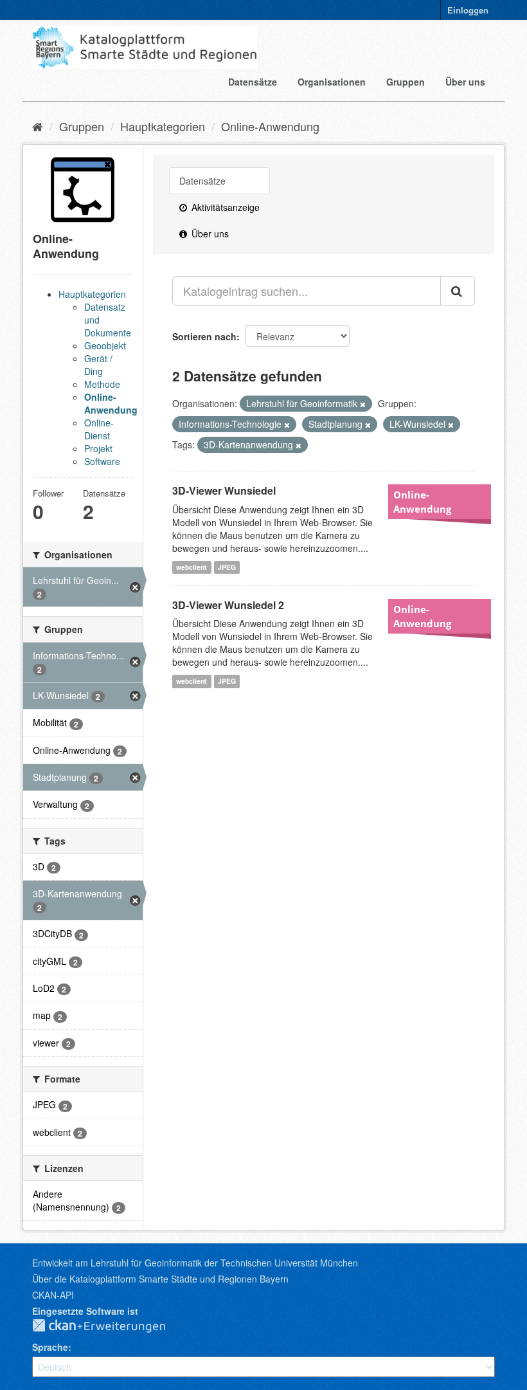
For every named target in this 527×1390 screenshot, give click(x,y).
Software (102, 461)
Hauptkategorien (162, 126)
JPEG (227, 567)
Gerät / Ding (98, 365)
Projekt (98, 448)
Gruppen (405, 81)
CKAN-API (53, 1294)
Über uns (465, 81)
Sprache (50, 1346)
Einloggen (467, 10)
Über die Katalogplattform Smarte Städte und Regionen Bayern (160, 1278)
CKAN (109, 1326)
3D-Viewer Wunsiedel (224, 490)
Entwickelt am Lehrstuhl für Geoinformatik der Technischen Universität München (195, 1262)
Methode (102, 384)
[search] (457, 291)
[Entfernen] (363, 404)
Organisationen (332, 81)
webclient (191, 567)
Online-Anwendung (270, 126)
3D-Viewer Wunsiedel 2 (228, 605)
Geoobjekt (105, 345)
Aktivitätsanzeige (224, 207)
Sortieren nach (204, 336)
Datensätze (252, 81)
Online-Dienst (99, 429)
